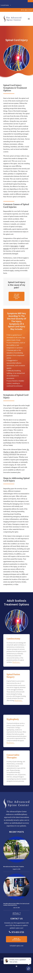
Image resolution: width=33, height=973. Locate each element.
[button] (29, 19)
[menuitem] (16, 5)
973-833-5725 (26, 10)
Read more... (16, 662)
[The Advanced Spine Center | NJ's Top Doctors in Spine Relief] (12, 18)
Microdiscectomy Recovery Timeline (13, 866)
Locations (5, 5)
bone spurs (14, 246)
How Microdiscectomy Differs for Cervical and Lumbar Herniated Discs (16, 904)
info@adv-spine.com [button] (16, 946)
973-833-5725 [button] (18, 932)
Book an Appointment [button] (16, 939)
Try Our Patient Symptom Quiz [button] (17, 296)
